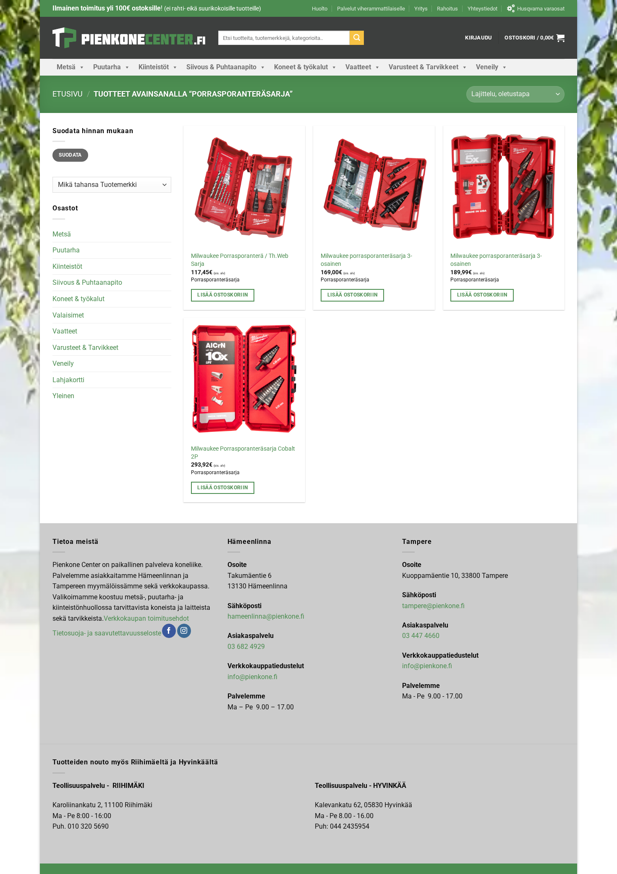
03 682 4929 (246, 647)
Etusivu (67, 93)
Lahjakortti (68, 380)
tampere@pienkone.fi (433, 606)
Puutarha (107, 67)
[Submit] (357, 38)
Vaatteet (358, 67)
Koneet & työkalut (301, 67)
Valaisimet (68, 315)
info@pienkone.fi (252, 677)
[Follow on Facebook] (169, 631)
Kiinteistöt (154, 67)
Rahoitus (447, 8)
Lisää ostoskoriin (222, 295)
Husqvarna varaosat (541, 8)
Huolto (319, 8)
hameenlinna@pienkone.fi (265, 616)
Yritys (421, 8)
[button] (478, 37)
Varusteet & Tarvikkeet (423, 67)
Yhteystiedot (482, 8)
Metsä (66, 67)
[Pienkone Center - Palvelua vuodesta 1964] (129, 38)
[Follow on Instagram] (184, 631)
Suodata (70, 155)
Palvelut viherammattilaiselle (371, 8)
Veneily (487, 67)
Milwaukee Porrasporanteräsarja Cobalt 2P (243, 452)
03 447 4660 (420, 636)
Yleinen (63, 396)
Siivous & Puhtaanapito (221, 67)
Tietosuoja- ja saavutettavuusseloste (106, 633)
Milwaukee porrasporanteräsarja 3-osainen (366, 260)
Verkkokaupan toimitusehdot (146, 618)
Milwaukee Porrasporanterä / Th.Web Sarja (239, 260)
